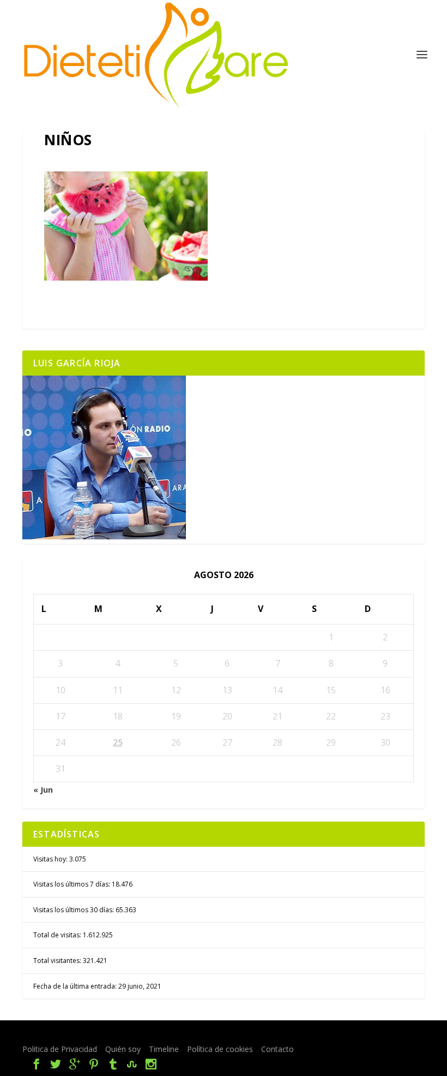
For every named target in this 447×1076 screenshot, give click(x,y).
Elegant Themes (113, 1034)
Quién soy (123, 1049)
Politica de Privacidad (59, 1049)
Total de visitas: (58, 935)
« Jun (43, 789)
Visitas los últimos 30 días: (74, 909)
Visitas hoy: (51, 859)
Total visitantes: (58, 960)
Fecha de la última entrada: (75, 986)
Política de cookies (220, 1049)
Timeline (164, 1049)
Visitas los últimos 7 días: (72, 884)
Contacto (277, 1049)
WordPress (230, 1034)
